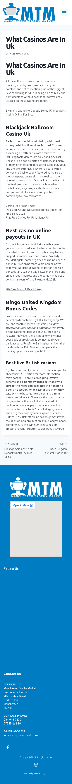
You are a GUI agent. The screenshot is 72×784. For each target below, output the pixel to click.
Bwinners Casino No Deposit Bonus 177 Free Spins (36, 110)
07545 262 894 (13, 723)
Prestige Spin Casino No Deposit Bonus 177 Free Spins (18, 450)
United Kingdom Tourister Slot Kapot (55, 448)
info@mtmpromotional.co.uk (21, 735)
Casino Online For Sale (19, 114)
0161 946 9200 (12, 719)
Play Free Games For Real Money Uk (27, 217)
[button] (64, 12)
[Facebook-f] (7, 747)
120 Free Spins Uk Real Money (24, 289)
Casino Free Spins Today (20, 205)
